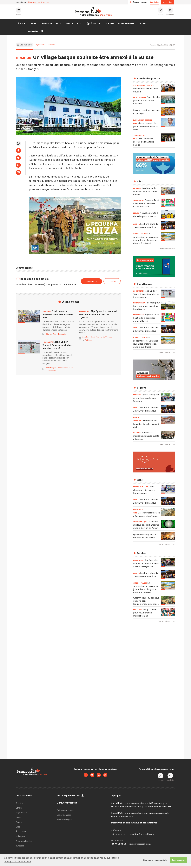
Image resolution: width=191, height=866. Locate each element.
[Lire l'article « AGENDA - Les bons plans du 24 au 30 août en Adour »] (168, 225)
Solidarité (52, 371)
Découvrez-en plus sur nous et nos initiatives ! (134, 822)
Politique (88, 340)
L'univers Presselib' (67, 802)
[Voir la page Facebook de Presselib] (86, 775)
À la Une (21, 23)
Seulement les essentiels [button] (155, 860)
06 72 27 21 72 (118, 834)
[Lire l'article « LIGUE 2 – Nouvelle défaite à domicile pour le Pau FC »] (168, 214)
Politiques (109, 23)
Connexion (167, 2)
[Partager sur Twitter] (18, 157)
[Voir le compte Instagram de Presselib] (105, 775)
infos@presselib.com (139, 843)
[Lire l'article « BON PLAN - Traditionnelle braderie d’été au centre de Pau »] (29, 316)
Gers (79, 23)
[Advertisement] (154, 670)
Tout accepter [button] (178, 860)
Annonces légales (126, 23)
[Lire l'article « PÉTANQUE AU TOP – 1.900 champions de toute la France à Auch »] (168, 489)
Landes (33, 23)
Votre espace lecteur (68, 795)
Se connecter (91, 281)
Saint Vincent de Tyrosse (101, 337)
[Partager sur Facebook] (18, 150)
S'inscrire (112, 281)
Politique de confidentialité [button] (17, 861)
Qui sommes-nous (65, 810)
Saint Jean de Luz (65, 367)
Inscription (154, 2)
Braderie (62, 334)
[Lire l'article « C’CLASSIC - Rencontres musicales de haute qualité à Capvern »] (168, 435)
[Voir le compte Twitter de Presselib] (92, 775)
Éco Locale (95, 23)
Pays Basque (40, 45)
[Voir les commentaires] (18, 143)
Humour (51, 45)
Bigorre (69, 23)
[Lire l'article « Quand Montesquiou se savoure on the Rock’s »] (168, 536)
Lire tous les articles (166, 248)
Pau (54, 334)
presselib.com (21, 2)
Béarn (59, 23)
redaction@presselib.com (142, 834)
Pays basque (46, 23)
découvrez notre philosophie (38, 2)
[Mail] (18, 172)
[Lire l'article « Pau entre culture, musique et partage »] (168, 111)
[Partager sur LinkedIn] (18, 165)
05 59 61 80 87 (119, 843)
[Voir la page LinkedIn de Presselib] (99, 775)
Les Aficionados (64, 815)
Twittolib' (142, 23)
